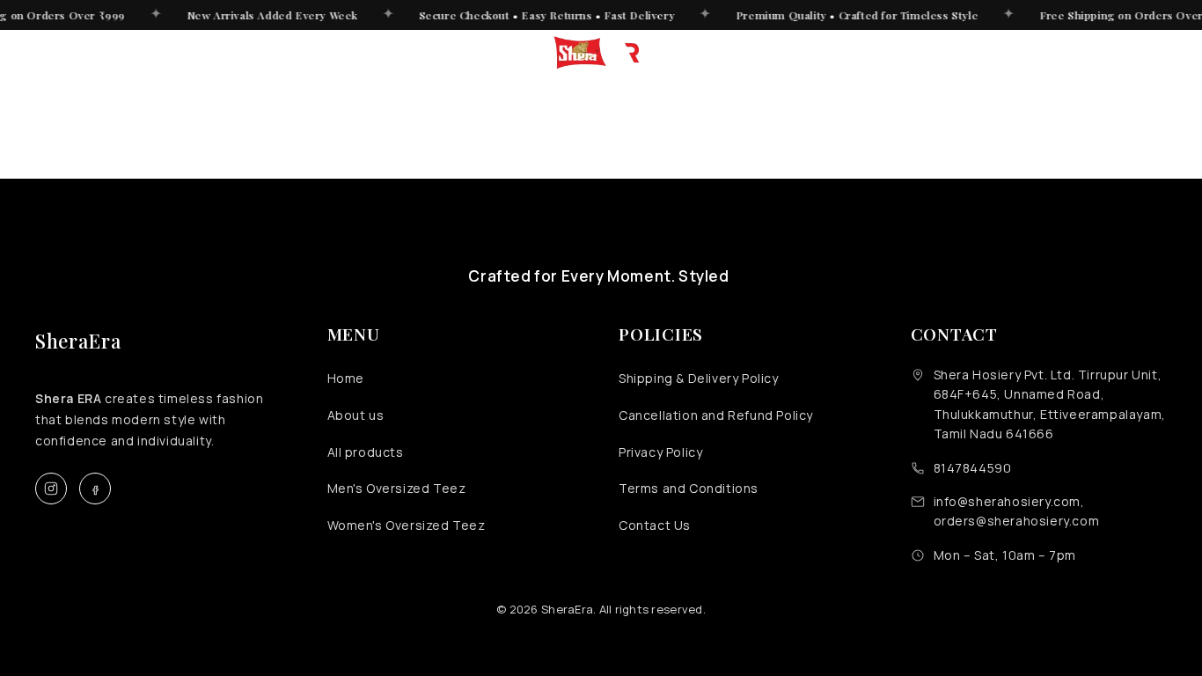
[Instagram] (51, 488)
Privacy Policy (660, 452)
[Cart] (1154, 52)
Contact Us (655, 525)
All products (365, 452)
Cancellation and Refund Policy (716, 415)
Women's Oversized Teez (406, 525)
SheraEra (78, 340)
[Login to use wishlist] (1112, 52)
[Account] (1070, 52)
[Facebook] (95, 488)
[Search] (1027, 52)
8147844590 (973, 467)
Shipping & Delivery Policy (699, 378)
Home (345, 378)
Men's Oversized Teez (396, 488)
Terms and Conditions (689, 488)
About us (356, 415)
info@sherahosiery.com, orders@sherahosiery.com (1017, 511)
